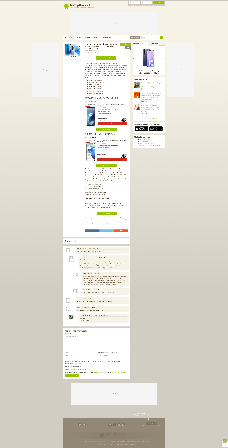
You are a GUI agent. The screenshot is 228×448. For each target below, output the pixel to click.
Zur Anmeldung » (151, 423)
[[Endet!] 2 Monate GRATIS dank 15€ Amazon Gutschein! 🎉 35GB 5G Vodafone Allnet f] (137, 95)
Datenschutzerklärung (99, 372)
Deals (70, 37)
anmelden (158, 3)
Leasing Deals (143, 141)
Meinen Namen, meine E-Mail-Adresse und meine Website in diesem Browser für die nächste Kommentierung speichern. (93, 362)
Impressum (88, 441)
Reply (93, 248)
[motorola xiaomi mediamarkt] (73, 51)
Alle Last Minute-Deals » (156, 118)
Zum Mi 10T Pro (106, 165)
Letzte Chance (106, 37)
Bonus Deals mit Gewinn (146, 143)
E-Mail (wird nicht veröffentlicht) (107, 352)
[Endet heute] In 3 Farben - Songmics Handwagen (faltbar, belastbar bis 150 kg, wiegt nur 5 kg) (152, 85)
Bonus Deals (88, 37)
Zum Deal (106, 58)
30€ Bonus (95, 205)
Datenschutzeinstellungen (140, 441)
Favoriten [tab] (140, 43)
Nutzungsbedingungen (119, 372)
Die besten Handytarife (146, 139)
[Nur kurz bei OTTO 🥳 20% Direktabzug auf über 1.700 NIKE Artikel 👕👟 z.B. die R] (137, 107)
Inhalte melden (111, 441)
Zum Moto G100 (106, 129)
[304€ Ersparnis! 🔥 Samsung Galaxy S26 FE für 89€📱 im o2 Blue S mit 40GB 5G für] (149, 58)
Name (66, 352)
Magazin (96, 37)
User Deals (78, 37)
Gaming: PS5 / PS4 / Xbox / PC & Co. (149, 145)
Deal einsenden (135, 37)
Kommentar (68, 333)
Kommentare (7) (73, 241)
